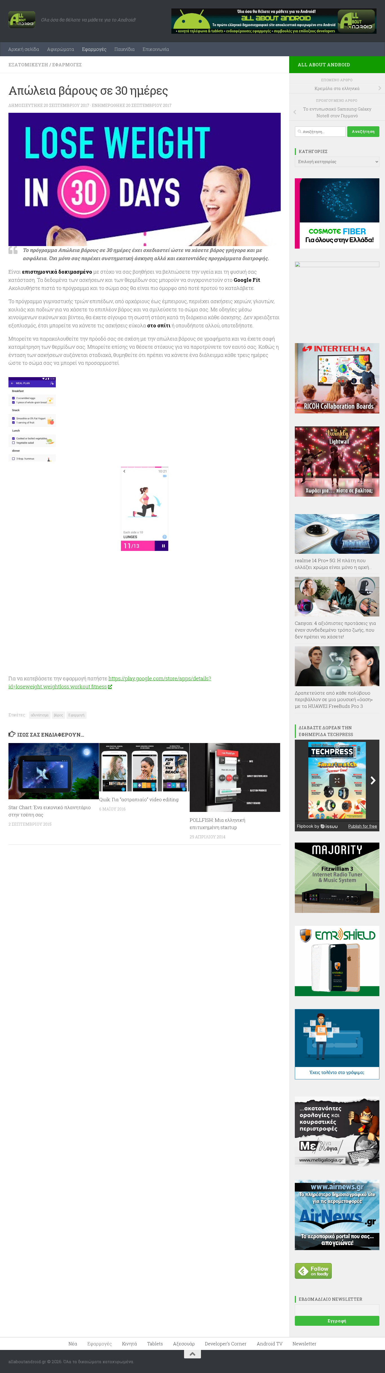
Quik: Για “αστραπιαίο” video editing (139, 799)
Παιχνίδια (124, 49)
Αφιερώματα (60, 49)
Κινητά (129, 1344)
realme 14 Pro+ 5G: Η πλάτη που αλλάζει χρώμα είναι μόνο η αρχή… (333, 563)
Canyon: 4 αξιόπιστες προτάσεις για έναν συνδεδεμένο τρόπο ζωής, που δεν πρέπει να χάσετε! (335, 630)
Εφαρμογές (94, 49)
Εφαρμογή (76, 715)
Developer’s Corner (226, 1344)
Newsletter (305, 1344)
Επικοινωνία (156, 49)
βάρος (58, 715)
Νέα (72, 1344)
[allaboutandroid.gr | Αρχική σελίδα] (21, 19)
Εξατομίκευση (28, 64)
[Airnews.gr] (337, 1248)
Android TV (269, 1344)
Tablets (155, 1344)
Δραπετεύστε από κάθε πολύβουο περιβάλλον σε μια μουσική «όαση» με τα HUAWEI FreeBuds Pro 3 (334, 699)
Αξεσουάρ (184, 1344)
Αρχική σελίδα (23, 49)
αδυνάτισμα (39, 715)
